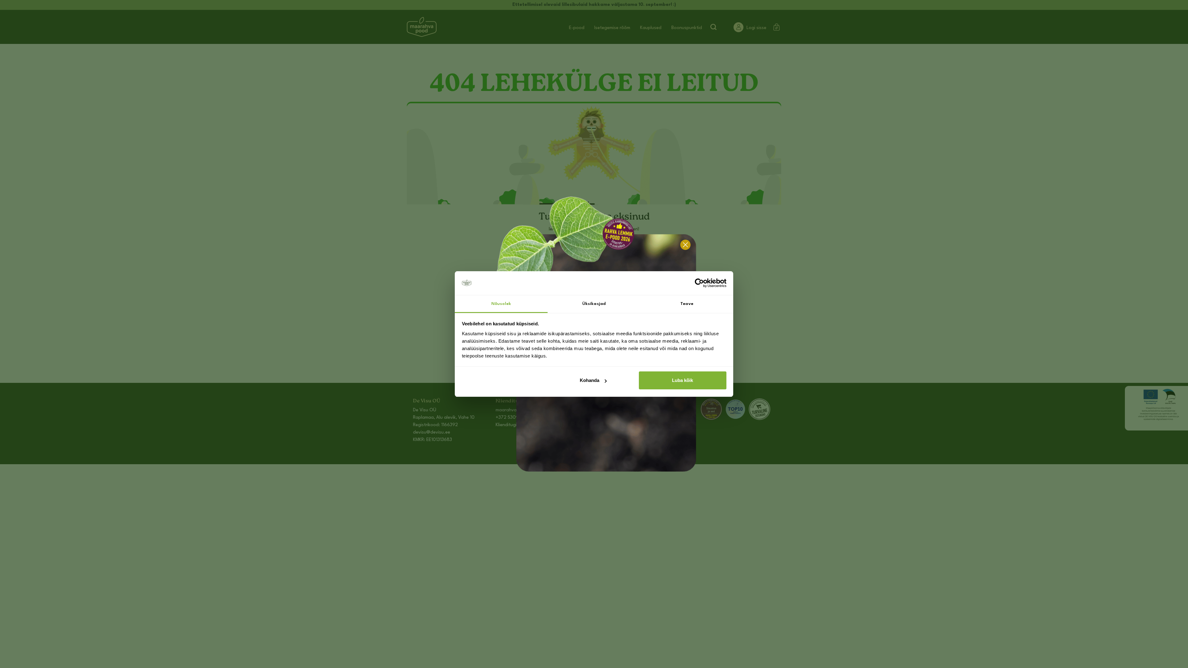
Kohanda (589, 380)
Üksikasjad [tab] (594, 304)
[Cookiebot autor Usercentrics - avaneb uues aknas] (699, 283)
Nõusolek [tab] (501, 304)
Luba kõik (682, 380)
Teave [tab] (686, 304)
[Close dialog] (685, 244)
